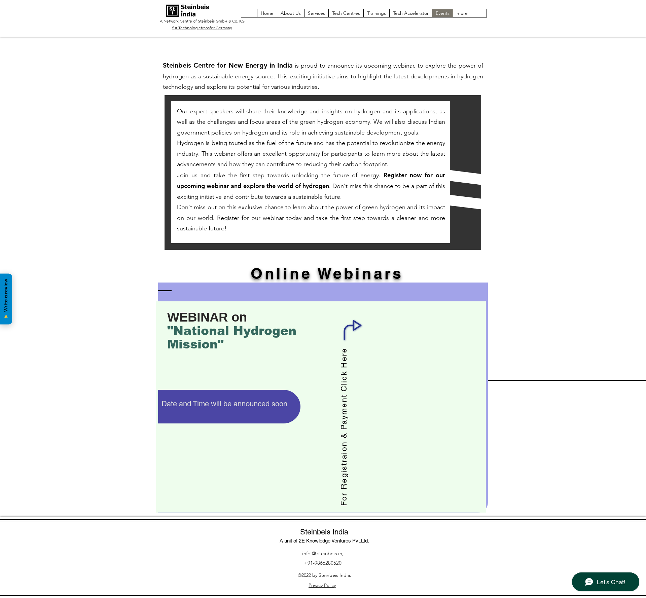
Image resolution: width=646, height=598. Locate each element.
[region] (323, 398)
